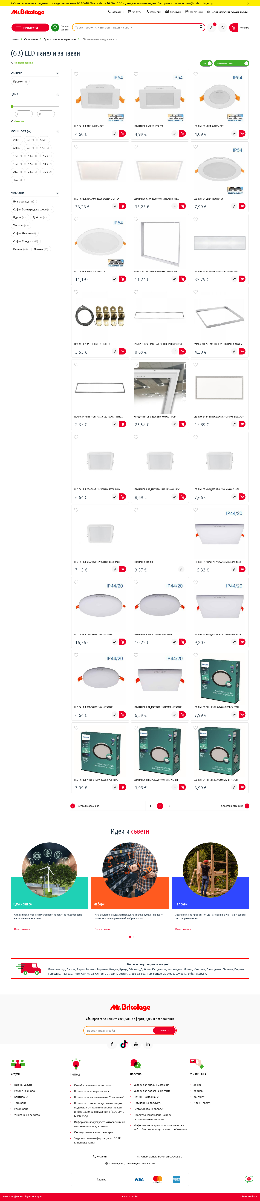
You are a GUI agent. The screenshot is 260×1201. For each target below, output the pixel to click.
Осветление (31, 39)
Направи (181, 904)
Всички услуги (23, 1084)
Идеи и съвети (202, 1102)
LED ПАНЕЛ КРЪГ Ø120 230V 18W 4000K (93, 707)
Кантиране (21, 1096)
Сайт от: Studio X (248, 1196)
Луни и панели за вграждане (60, 39)
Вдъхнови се (22, 904)
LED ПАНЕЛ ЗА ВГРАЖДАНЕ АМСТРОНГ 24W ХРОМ (219, 416)
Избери (99, 904)
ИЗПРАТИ (164, 1030)
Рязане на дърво (24, 1090)
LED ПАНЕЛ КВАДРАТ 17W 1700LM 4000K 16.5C (216, 489)
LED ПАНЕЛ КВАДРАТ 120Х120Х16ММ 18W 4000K (158, 707)
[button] (130, 937)
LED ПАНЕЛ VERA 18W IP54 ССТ (209, 198)
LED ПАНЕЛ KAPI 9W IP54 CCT (148, 126)
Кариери (198, 1090)
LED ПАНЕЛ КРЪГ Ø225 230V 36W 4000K (93, 634)
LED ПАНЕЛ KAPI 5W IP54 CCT (88, 126)
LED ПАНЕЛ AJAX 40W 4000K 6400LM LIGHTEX (96, 198)
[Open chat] (249, 1179)
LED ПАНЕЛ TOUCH (143, 561)
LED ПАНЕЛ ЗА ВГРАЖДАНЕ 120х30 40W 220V (216, 271)
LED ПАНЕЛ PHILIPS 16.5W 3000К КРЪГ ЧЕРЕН (96, 779)
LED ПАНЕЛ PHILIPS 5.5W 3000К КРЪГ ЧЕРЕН (216, 779)
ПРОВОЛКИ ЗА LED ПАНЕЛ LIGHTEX (92, 343)
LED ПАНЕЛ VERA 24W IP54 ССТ (89, 271)
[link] (211, 27)
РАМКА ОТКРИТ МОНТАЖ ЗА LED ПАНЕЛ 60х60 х (218, 343)
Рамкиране (21, 1108)
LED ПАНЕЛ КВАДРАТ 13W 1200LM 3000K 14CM (97, 561)
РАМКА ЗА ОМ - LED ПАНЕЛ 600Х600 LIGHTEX (156, 271)
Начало (15, 39)
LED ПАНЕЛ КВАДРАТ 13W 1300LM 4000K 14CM (97, 489)
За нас (197, 1084)
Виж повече (22, 929)
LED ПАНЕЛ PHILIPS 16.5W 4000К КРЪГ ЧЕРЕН (216, 707)
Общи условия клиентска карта (93, 1132)
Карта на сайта (130, 1196)
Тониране (20, 1102)
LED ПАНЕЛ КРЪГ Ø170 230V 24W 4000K (153, 634)
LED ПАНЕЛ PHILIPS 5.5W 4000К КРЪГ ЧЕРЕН (156, 779)
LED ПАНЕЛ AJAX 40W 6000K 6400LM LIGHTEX (156, 198)
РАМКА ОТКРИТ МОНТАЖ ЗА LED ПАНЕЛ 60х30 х (98, 416)
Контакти (199, 1096)
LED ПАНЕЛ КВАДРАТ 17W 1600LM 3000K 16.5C (157, 489)
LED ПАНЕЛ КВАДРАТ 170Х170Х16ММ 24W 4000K (217, 634)
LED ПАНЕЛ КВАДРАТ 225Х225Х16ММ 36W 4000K (217, 561)
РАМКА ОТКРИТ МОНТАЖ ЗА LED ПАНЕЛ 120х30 (158, 343)
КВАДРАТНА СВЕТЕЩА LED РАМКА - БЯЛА (155, 416)
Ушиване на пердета (27, 1114)
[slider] (12, 106)
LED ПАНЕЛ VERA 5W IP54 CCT (208, 126)
